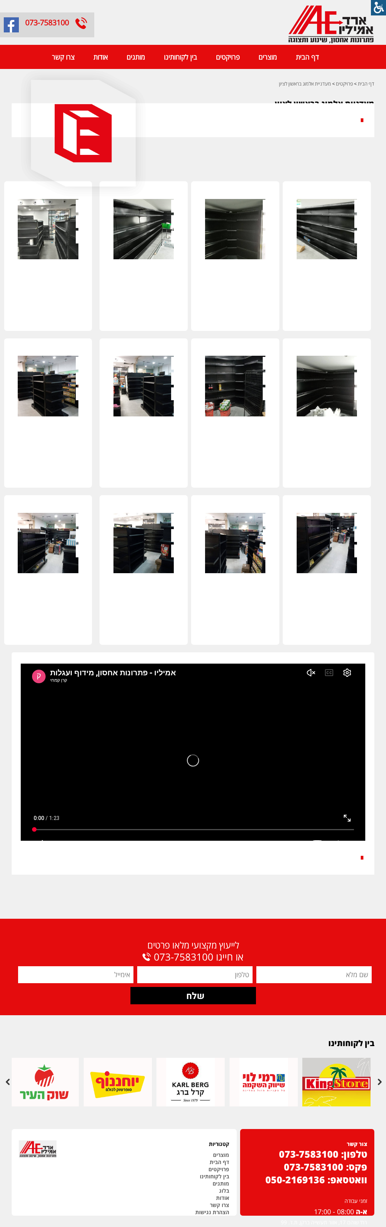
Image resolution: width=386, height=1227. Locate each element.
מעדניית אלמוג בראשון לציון (305, 83)
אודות (100, 56)
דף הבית (307, 56)
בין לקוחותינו (180, 56)
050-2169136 (295, 1179)
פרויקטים (228, 56)
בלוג (224, 1190)
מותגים (136, 56)
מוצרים (268, 56)
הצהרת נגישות (212, 1212)
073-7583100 (47, 22)
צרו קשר (63, 56)
